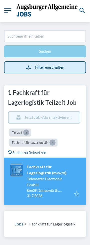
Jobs (19, 223)
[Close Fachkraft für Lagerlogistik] (53, 143)
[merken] (77, 194)
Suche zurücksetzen (29, 152)
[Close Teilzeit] (26, 133)
